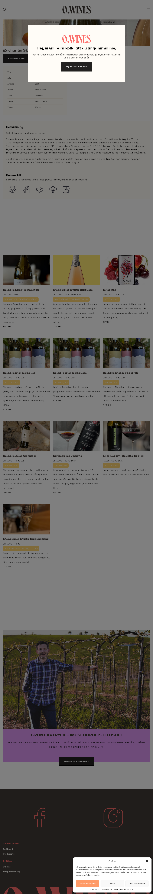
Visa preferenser (137, 883)
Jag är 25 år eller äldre (76, 66)
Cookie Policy (96, 889)
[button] (147, 861)
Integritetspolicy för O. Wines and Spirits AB (118, 889)
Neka (112, 883)
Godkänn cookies (87, 883)
